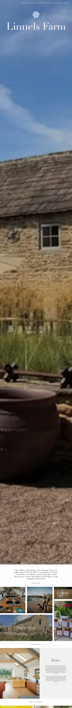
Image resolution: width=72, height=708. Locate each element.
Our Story (25, 2)
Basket (67, 3)
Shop (54, 2)
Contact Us (32, 2)
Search (64, 3)
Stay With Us (41, 2)
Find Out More (56, 688)
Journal (59, 2)
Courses (48, 2)
